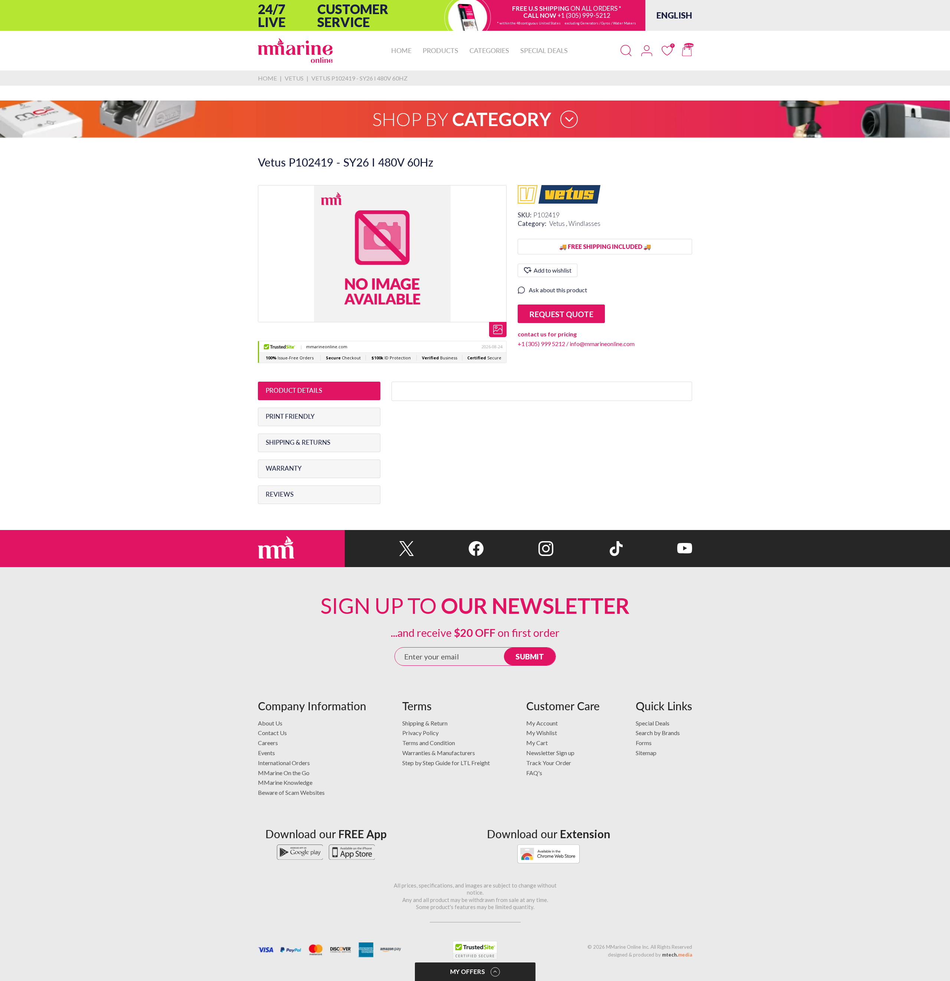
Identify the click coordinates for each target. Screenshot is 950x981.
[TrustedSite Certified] (475, 950)
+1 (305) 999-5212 (583, 15)
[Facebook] (449, 548)
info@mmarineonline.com (602, 343)
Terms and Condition (428, 742)
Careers (268, 742)
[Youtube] (657, 548)
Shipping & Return (425, 723)
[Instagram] (518, 548)
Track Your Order (548, 762)
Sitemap (646, 752)
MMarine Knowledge (285, 782)
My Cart (537, 742)
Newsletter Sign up (550, 752)
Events (266, 752)
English (674, 15)
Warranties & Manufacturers (438, 752)
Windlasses (584, 223)
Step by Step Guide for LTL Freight (446, 762)
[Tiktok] (588, 548)
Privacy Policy (420, 732)
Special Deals (652, 723)
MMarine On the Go (283, 772)
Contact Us (272, 732)
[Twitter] (379, 548)
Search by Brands (658, 732)
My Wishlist (541, 732)
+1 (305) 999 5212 (541, 343)
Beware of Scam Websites (291, 792)
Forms (644, 742)
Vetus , (559, 223)
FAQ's (534, 772)
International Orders (284, 762)
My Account (542, 723)
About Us (270, 723)
